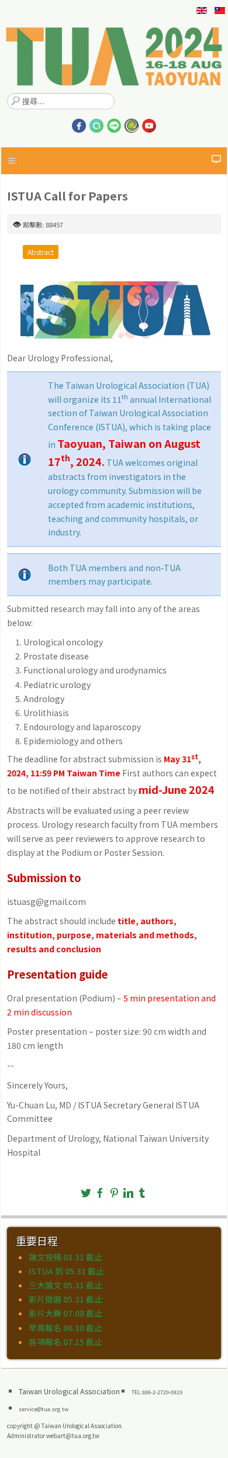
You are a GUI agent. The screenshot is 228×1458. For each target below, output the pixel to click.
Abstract (40, 252)
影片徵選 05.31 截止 (65, 1299)
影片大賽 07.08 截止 (65, 1313)
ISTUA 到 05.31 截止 (66, 1271)
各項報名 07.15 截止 (65, 1342)
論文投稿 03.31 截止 (65, 1257)
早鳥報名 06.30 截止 (65, 1327)
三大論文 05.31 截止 (65, 1285)
